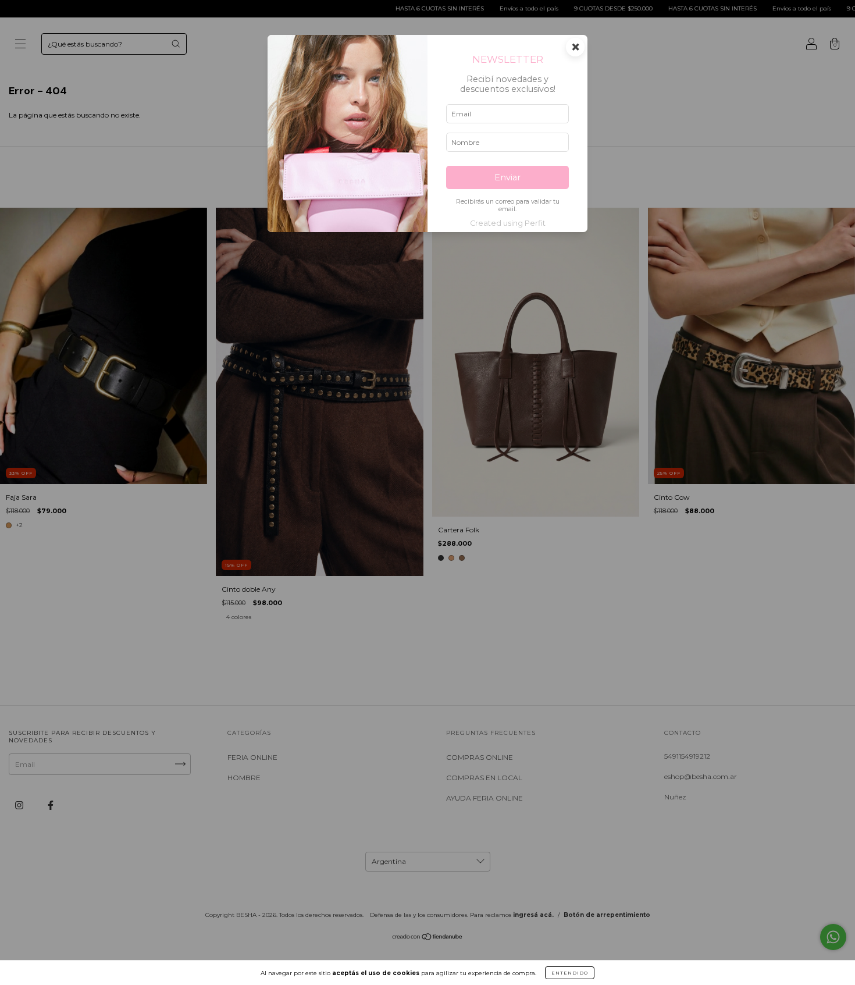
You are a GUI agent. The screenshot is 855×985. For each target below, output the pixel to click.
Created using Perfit (508, 223)
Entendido (569, 973)
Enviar (507, 177)
